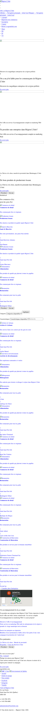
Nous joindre (5, 678)
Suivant (11, 193)
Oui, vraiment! (4, 656)
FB (2, 31)
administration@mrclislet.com (9, 706)
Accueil (3, 673)
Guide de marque (6, 676)
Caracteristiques (5, 319)
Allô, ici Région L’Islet (7, 11)
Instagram (4, 683)
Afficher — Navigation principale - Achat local (14, 13)
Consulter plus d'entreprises (9, 588)
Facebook (4, 681)
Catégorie (3, 314)
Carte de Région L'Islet (7, 688)
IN (2, 33)
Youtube (4, 685)
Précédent (4, 193)
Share (3, 29)
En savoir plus (4, 89)
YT (2, 36)
